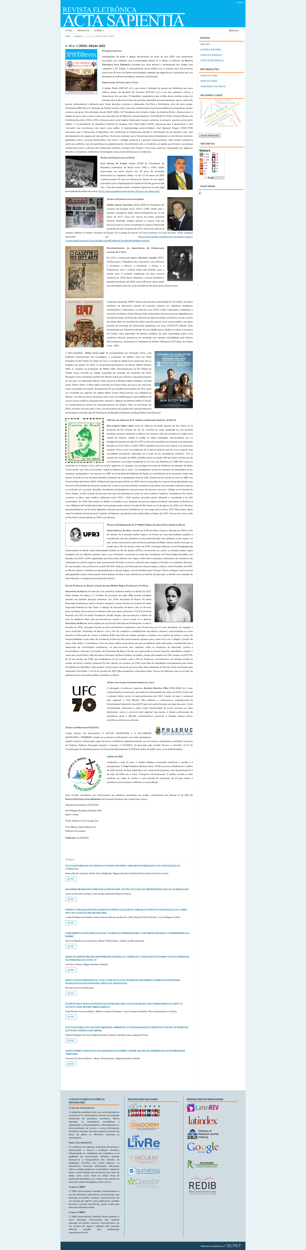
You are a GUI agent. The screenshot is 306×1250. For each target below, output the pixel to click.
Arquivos (83, 30)
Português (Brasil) (212, 60)
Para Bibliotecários (213, 86)
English (205, 44)
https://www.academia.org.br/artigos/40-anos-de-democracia (129, 191)
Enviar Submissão (210, 135)
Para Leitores (208, 75)
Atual (68, 30)
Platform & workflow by (221, 1246)
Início (67, 36)
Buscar (235, 30)
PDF (72, 879)
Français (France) (211, 55)
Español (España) (210, 49)
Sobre (98, 30)
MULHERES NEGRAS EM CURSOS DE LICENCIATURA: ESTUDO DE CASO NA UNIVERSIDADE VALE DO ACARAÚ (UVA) (127, 889)
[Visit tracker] (200, 193)
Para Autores (208, 81)
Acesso (240, 2)
